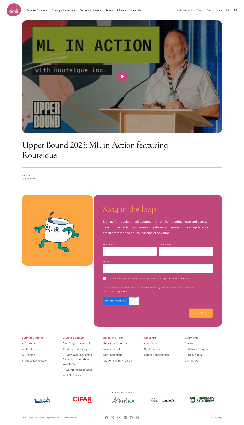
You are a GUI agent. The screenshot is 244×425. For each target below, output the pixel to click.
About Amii (150, 337)
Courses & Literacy (73, 337)
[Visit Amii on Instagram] (118, 417)
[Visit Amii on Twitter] (112, 417)
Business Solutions (32, 337)
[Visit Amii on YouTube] (137, 417)
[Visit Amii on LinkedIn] (125, 417)
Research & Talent (113, 337)
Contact (220, 10)
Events (210, 10)
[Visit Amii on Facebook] (106, 417)
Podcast (200, 10)
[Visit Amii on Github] (131, 417)
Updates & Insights (185, 10)
